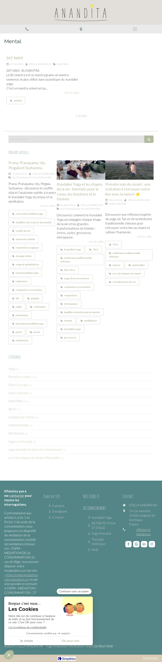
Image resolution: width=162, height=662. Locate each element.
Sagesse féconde (20, 441)
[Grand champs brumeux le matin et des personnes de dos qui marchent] (129, 170)
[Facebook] (128, 544)
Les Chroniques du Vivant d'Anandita (34, 458)
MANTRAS (15, 401)
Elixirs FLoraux (18, 385)
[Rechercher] (149, 139)
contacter (16, 495)
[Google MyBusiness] (136, 544)
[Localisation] (81, 29)
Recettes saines (19, 377)
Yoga (11, 369)
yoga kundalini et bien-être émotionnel (35, 449)
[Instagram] (152, 544)
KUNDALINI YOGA (21, 417)
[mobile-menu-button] (135, 29)
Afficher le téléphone (143, 532)
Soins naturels (18, 393)
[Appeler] (27, 29)
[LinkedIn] (144, 544)
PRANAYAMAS (18, 425)
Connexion (150, 657)
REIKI (12, 409)
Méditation (16, 433)
